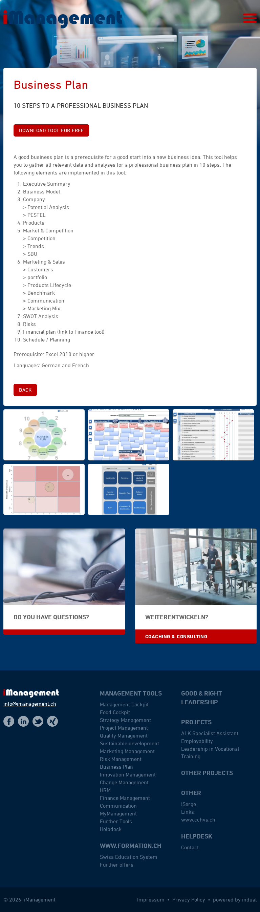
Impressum (151, 899)
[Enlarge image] (44, 434)
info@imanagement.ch (29, 704)
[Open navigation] (250, 18)
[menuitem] (138, 765)
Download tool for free (51, 130)
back (25, 390)
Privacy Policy (189, 899)
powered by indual (235, 899)
